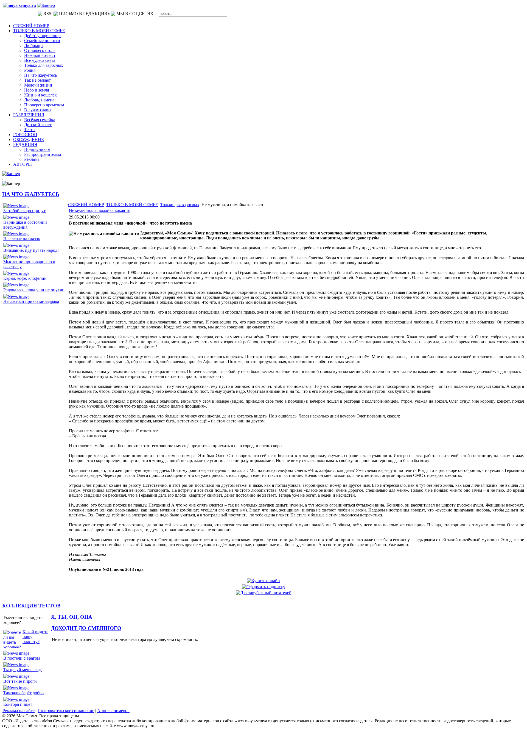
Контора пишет (17, 704)
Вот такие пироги (20, 681)
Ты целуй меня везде (22, 669)
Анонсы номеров (113, 710)
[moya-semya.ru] (19, 5)
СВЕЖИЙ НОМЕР (86, 204)
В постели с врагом (21, 658)
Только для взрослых (179, 204)
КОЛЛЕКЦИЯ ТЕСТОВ (31, 606)
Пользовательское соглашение (66, 710)
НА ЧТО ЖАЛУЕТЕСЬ (30, 194)
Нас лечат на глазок (21, 238)
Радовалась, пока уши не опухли (34, 289)
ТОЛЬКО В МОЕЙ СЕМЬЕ (132, 204)
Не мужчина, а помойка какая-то (99, 210)
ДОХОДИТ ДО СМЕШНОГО (86, 628)
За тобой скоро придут (24, 210)
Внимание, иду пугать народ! (31, 250)
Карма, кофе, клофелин (25, 278)
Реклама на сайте (18, 710)
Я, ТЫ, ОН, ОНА (71, 617)
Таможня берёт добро (23, 692)
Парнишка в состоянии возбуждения (25, 224)
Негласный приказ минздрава (31, 301)
